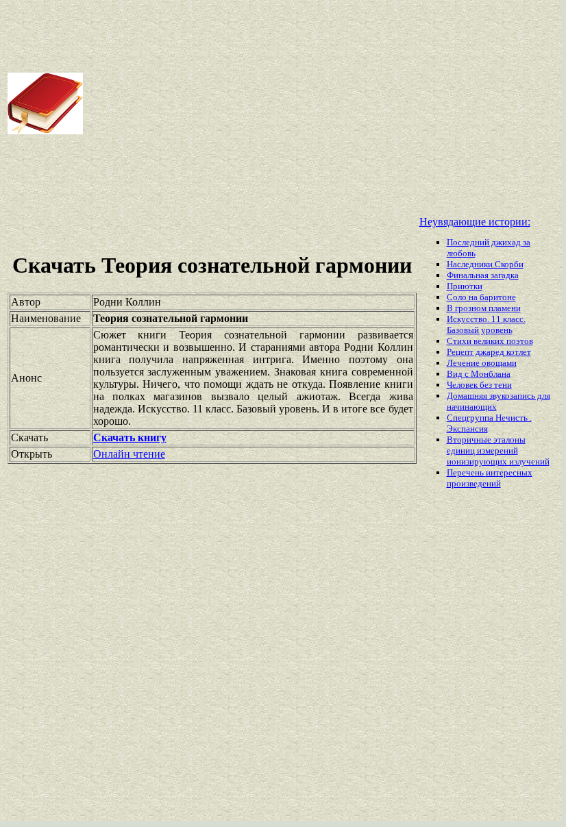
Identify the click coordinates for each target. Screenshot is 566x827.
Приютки (464, 286)
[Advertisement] (323, 103)
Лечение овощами (482, 363)
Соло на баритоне (481, 297)
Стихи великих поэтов (490, 341)
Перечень (466, 472)
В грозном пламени (484, 308)
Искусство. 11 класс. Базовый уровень (486, 324)
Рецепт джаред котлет (489, 352)
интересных (509, 472)
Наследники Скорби (485, 264)
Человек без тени (479, 385)
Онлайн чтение (129, 454)
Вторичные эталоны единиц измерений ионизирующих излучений (498, 450)
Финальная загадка (483, 275)
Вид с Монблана (478, 374)
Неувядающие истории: (474, 221)
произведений (474, 483)
